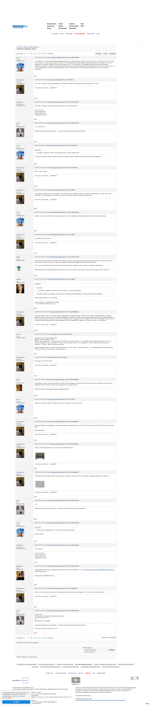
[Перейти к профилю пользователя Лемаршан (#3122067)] (20, 579)
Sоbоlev (24, 656)
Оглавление (55, 33)
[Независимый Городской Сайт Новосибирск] (20, 27)
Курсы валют (63, 28)
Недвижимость (51, 23)
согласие (18, 696)
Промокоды (72, 28)
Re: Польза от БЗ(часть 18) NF (58, 57)
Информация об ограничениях (83, 695)
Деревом (113, 53)
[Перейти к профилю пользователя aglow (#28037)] (20, 136)
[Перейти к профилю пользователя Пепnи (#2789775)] (19, 390)
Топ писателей (72, 673)
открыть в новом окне (89, 652)
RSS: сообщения (61, 673)
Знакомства (50, 26)
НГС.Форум (19, 46)
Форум (49, 28)
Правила (87, 673)
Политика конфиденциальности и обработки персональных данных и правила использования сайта (101, 700)
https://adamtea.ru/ (39, 430)
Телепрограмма (74, 26)
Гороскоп (72, 23)
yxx (27, 656)
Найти (62, 33)
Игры (82, 23)
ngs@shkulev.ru (32, 700)
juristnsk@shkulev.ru (52, 702)
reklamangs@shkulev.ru (130, 687)
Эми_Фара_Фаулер (33, 656)
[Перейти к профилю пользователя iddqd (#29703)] (19, 270)
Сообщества (25, 46)
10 (34, 53)
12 (38, 53)
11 (36, 53)
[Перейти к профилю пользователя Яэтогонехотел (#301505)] (20, 93)
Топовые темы (90, 33)
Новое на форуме (80, 33)
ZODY (82, 26)
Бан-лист (80, 673)
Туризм (61, 23)
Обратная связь (101, 673)
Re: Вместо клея (55, 334)
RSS (106, 53)
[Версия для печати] (35, 76)
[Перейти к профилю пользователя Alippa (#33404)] (20, 71)
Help (94, 673)
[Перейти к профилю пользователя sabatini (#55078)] (20, 293)
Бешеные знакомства (33, 46)
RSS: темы (50, 673)
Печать (99, 53)
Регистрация (69, 33)
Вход (98, 33)
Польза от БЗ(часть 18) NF (57, 79)
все (45, 53)
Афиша (61, 26)
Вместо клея (54, 357)
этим (58, 403)
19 (42, 53)
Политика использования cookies (84, 698)
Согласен (16, 702)
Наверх (147, 703)
